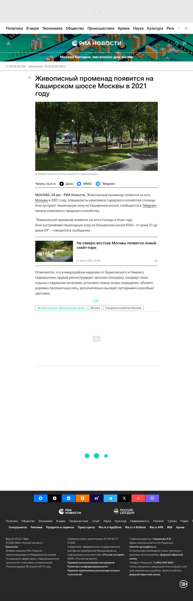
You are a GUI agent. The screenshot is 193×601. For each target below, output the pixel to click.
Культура (120, 521)
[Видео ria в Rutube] (96, 498)
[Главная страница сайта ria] (96, 43)
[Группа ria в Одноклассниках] (82, 498)
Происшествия (78, 521)
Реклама (36, 527)
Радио (184, 521)
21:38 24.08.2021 (16, 66)
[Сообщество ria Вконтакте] (68, 498)
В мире (60, 521)
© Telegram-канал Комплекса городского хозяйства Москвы (66, 174)
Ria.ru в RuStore (135, 527)
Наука (107, 521)
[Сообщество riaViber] (152, 498)
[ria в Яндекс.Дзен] (54, 498)
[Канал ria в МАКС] (40, 498)
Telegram (149, 205)
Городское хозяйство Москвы (123, 307)
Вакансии (12, 546)
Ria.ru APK (156, 527)
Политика (12, 521)
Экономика (45, 521)
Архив (180, 527)
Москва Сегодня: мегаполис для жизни (61, 307)
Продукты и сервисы (60, 527)
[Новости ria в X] (124, 498)
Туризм (172, 521)
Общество (28, 521)
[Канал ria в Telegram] (110, 498)
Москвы (41, 200)
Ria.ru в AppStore (110, 527)
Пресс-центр (86, 527)
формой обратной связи (144, 574)
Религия (158, 521)
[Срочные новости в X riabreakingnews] (138, 498)
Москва (95, 307)
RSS (169, 527)
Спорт (96, 521)
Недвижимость (139, 521)
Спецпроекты (18, 527)
